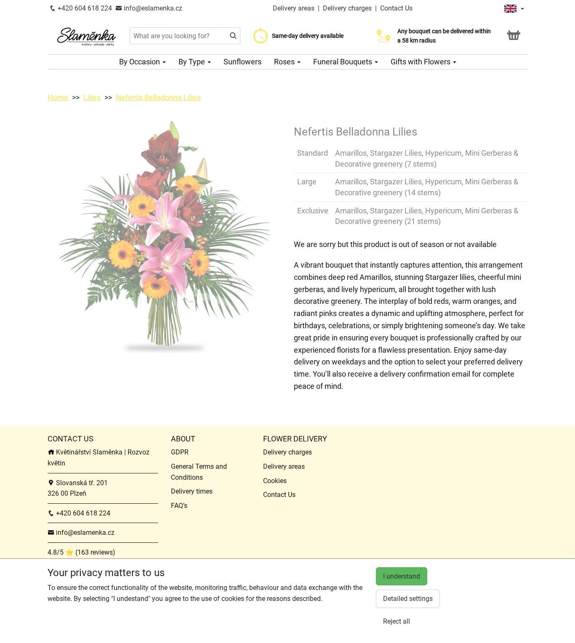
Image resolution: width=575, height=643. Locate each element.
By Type (192, 61)
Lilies (92, 97)
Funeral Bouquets (343, 61)
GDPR (180, 452)
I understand (401, 576)
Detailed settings (408, 599)
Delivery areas (293, 8)
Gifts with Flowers (421, 61)
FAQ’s (179, 506)
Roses (285, 61)
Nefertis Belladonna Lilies (158, 97)
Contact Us (396, 8)
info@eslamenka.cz (152, 8)
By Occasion (140, 61)
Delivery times (192, 491)
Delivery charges (347, 8)
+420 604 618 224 (84, 8)
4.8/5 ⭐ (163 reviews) (81, 552)
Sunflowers (242, 61)
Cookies (275, 481)
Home (58, 97)
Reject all (396, 621)
